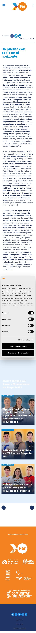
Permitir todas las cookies (18, 346)
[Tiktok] (26, 614)
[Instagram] (22, 614)
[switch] (31, 319)
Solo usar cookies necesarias (18, 353)
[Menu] (3, 5)
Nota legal (19, 624)
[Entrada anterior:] (4, 509)
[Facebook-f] (16, 614)
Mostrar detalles (24, 340)
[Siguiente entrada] (31, 509)
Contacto (19, 620)
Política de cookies (19, 628)
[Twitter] (12, 614)
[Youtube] (19, 614)
